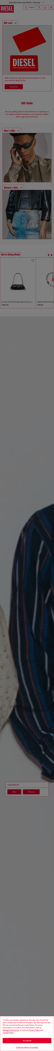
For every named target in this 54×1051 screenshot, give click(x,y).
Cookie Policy (8, 1033)
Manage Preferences (11, 1030)
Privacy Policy (34, 1030)
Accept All (27, 1041)
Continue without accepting (27, 1047)
